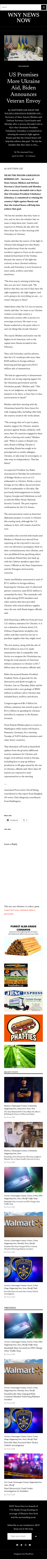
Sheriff (24, 1199)
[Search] (43, 7)
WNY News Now (23, 18)
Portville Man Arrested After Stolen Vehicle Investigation (21, 1293)
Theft (35, 1288)
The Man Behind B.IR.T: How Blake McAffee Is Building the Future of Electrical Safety (22, 1113)
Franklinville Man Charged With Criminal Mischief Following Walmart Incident (20, 1248)
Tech (33, 1109)
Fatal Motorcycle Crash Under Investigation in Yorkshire (18, 1490)
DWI (40, 1196)
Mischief (20, 1243)
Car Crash (8, 1482)
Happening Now (10, 1109)
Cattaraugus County (18, 1196)
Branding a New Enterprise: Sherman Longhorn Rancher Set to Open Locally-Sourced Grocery (22, 1158)
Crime (35, 1196)
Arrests (7, 1196)
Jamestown (21, 1109)
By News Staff (9, 1117)
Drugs (6, 1288)
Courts (29, 1196)
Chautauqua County (19, 1106)
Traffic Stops (33, 1199)
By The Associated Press (23, 152)
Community (32, 1106)
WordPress (29, 1554)
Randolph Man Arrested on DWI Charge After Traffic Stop (22, 1203)
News (29, 1109)
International (23, 66)
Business (7, 1106)
